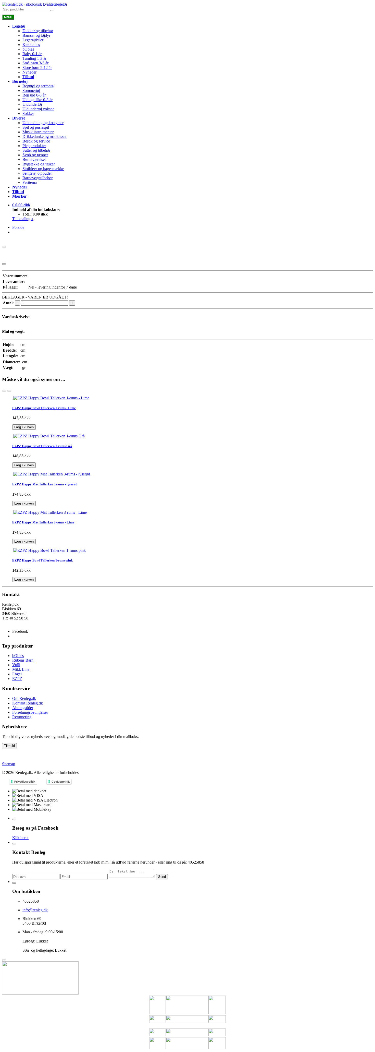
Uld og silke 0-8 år (37, 100)
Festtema (29, 182)
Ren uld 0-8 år (34, 95)
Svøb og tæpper (35, 155)
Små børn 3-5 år (35, 63)
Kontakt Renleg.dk (27, 703)
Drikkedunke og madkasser (44, 136)
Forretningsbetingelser (30, 712)
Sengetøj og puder (37, 173)
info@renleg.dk (14, 622)
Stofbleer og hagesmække (43, 168)
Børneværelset (34, 159)
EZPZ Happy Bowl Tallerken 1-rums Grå (42, 446)
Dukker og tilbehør (37, 31)
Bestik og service (36, 141)
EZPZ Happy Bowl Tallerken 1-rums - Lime (44, 408)
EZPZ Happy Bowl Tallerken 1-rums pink (42, 560)
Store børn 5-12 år (37, 67)
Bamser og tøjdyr (36, 35)
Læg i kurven (24, 427)
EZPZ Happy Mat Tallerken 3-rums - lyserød (44, 484)
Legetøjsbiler (32, 40)
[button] (21, 205)
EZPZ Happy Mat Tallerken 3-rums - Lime (43, 522)
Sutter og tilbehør (36, 150)
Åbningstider (22, 708)
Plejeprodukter (34, 146)
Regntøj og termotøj (38, 86)
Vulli (16, 665)
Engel (17, 674)
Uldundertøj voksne (38, 109)
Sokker (28, 113)
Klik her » (20, 837)
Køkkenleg (31, 44)
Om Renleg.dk (24, 698)
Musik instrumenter (38, 132)
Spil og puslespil (35, 127)
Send (162, 877)
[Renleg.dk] (34, 4)
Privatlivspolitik (24, 781)
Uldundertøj (32, 104)
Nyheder (29, 72)
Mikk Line (20, 669)
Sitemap (8, 764)
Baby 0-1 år (32, 54)
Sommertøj (31, 90)
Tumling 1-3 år (34, 58)
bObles (28, 49)
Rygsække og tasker (38, 164)
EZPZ (17, 678)
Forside (18, 227)
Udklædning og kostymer (43, 123)
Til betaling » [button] (22, 219)
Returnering (21, 717)
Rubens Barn (22, 660)
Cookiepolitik (61, 781)
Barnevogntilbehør (37, 178)
